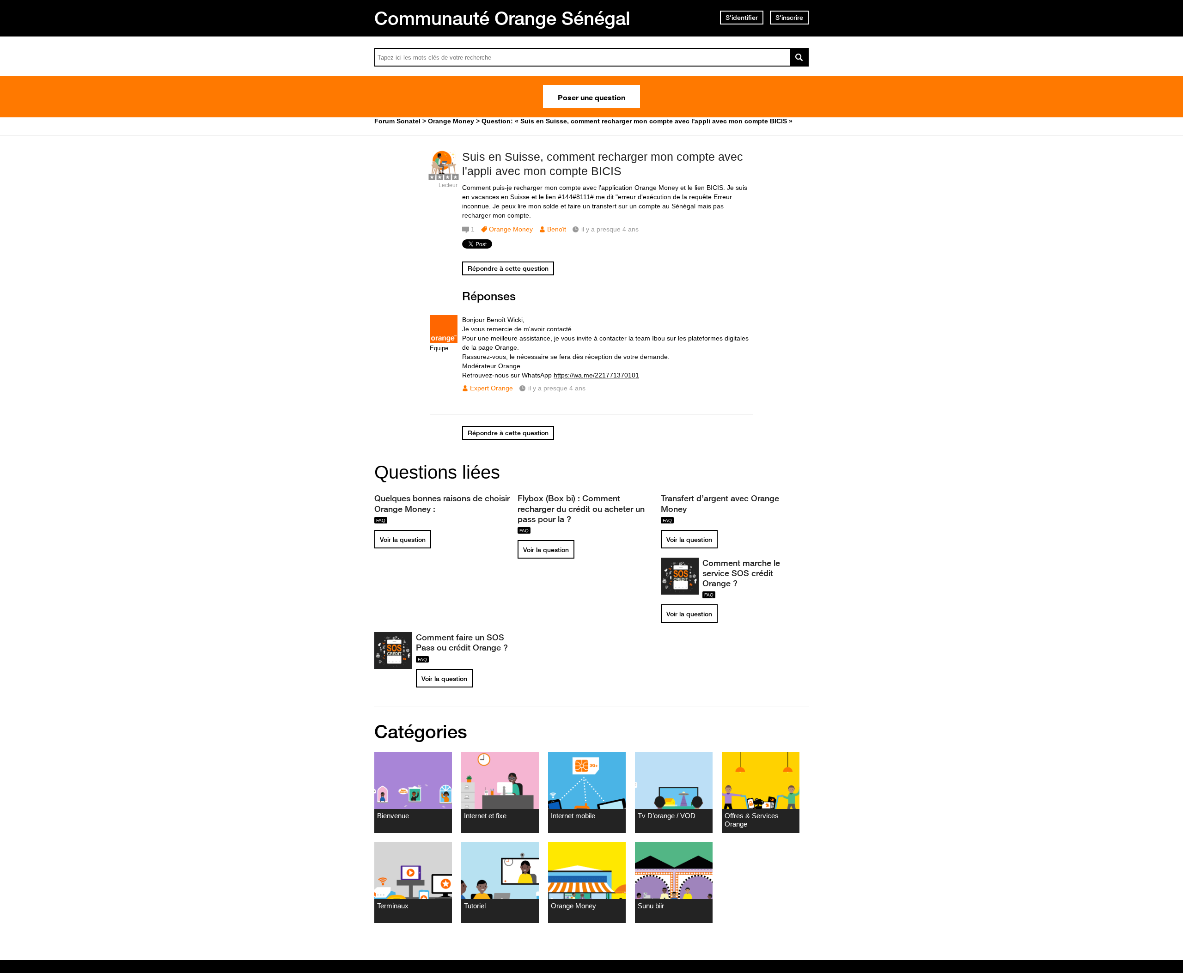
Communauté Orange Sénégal (502, 18)
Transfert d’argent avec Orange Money (720, 503)
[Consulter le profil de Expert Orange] (443, 340)
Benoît (556, 229)
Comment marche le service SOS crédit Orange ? (741, 573)
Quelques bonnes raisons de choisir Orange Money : (442, 503)
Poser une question (591, 96)
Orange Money (511, 229)
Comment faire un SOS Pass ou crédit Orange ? (462, 642)
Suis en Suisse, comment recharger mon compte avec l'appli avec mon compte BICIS (602, 163)
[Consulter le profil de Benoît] (443, 175)
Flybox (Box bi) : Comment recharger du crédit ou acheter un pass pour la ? (581, 508)
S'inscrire (789, 17)
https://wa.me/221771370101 (596, 375)
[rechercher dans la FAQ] (799, 57)
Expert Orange (491, 388)
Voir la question (403, 539)
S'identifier (742, 17)
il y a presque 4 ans (556, 388)
